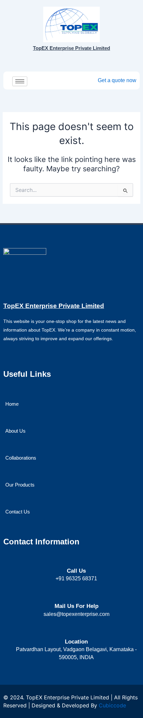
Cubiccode (112, 705)
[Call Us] (76, 559)
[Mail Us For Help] (76, 594)
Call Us (76, 571)
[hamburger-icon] (19, 81)
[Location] (76, 630)
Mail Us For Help (76, 606)
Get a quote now (117, 80)
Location (76, 642)
